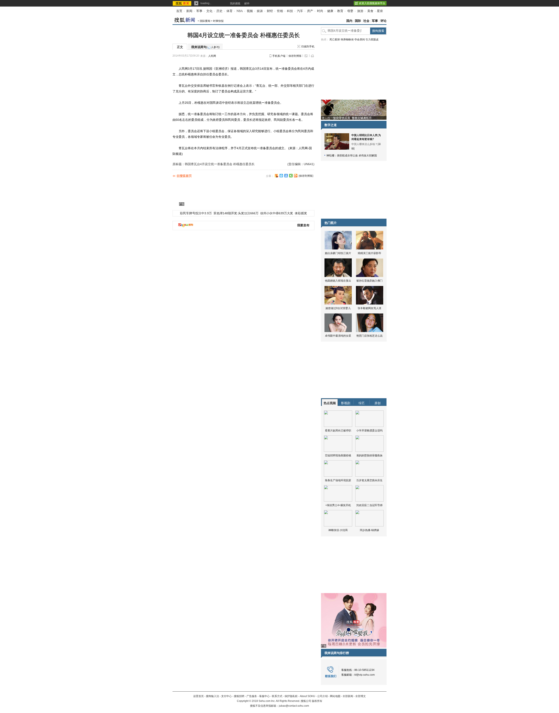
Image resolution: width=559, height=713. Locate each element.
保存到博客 (295, 55)
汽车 (300, 11)
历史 (219, 11)
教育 (340, 11)
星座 (380, 11)
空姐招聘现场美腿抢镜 (338, 455)
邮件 (247, 3)
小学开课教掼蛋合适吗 (369, 430)
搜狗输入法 (212, 696)
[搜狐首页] (182, 3)
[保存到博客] (306, 175)
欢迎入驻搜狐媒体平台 (372, 3)
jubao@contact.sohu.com (294, 705)
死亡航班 (335, 39)
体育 (229, 11)
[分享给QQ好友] (281, 175)
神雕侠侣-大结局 (338, 530)
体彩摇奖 (301, 213)
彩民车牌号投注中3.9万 (196, 213)
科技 (290, 11)
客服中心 (264, 696)
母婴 (350, 11)
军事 (199, 11)
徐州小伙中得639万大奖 (276, 213)
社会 (366, 20)
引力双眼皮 (372, 39)
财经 (270, 11)
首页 (179, 11)
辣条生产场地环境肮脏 (338, 480)
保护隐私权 (291, 696)
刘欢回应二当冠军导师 (369, 505)
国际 (358, 20)
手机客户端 (278, 55)
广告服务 (252, 696)
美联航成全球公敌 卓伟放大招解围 (357, 155)
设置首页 (198, 696)
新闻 (189, 11)
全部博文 (360, 696)
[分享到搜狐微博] (276, 175)
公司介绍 (322, 696)
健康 (330, 11)
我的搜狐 (235, 3)
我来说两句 (205, 47)
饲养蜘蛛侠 (347, 39)
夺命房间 (359, 39)
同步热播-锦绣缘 (369, 530)
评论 (383, 20)
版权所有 (317, 701)
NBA (239, 11)
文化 (209, 11)
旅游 (360, 11)
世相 (280, 11)
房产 (310, 11)
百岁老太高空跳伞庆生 (369, 480)
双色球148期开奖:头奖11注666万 (236, 213)
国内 (349, 20)
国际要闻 (205, 20)
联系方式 (277, 696)
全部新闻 (348, 696)
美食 (370, 11)
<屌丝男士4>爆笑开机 (338, 505)
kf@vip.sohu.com (364, 674)
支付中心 (226, 696)
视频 (250, 11)
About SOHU (307, 696)
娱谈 (260, 11)
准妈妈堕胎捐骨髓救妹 (369, 455)
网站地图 (335, 696)
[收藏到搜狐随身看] (291, 175)
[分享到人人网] (286, 175)
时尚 (320, 11)
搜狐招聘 (239, 696)
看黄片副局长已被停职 (338, 430)
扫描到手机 (307, 46)
